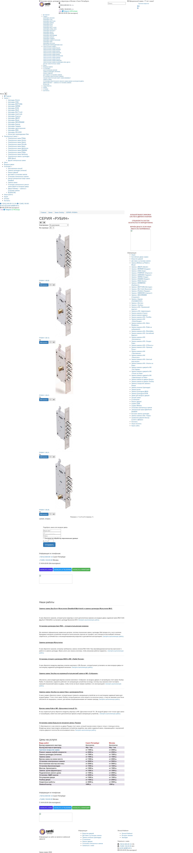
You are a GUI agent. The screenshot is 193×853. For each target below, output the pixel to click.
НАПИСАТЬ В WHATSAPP (81, 570)
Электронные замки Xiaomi (51, 51)
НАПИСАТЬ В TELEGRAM (62, 570)
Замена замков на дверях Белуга (142, 379)
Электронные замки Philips (51, 48)
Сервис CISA (135, 403)
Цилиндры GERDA (48, 23)
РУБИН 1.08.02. (44, 280)
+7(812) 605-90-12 (65, 5)
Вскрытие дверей (137, 259)
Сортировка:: (44, 225)
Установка (7, 166)
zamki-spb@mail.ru (12, 205)
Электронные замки (10, 136)
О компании (135, 399)
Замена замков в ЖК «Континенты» (138, 338)
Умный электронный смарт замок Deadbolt (57, 78)
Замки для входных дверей (140, 395)
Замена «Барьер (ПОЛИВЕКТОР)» (137, 300)
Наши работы (8, 194)
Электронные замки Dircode (52, 52)
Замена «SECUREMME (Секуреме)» (139, 296)
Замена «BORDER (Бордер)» (141, 269)
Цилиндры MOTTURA (49, 21)
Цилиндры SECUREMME (50, 35)
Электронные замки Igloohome (53, 56)
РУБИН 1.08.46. (44, 510)
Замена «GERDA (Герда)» (140, 277)
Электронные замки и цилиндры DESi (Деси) (56, 62)
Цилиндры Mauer (48, 33)
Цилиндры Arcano (49, 18)
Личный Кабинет (127, 833)
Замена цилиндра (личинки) (51, 71)
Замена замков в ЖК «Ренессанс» (138, 356)
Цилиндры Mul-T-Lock (49, 27)
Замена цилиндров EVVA (139, 393)
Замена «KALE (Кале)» (139, 281)
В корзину (44, 285)
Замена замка (47, 79)
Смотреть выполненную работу (109, 699)
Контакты (7, 200)
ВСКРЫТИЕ (46, 84)
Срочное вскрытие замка (49, 750)
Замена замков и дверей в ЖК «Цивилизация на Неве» (141, 376)
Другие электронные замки (51, 64)
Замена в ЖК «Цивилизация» (141, 311)
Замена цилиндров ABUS (139, 391)
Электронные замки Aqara (51, 54)
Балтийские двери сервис (139, 257)
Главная (46, 15)
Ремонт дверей (48, 73)
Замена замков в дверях (139, 315)
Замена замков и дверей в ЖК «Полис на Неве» (141, 372)
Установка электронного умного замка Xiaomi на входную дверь (63, 81)
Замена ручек (136, 389)
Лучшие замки (136, 397)
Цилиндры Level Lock (49, 29)
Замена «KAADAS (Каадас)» (140, 279)
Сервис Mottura (136, 405)
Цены (6, 162)
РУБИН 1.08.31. (44, 452)
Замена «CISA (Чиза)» (138, 271)
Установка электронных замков (53, 76)
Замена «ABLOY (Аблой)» (139, 267)
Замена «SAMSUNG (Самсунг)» (141, 293)
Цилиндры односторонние (51, 40)
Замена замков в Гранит (139, 313)
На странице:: (44, 228)
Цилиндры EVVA (48, 24)
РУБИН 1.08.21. (44, 395)
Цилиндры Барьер (48, 37)
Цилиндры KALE (48, 26)
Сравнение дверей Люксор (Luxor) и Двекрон (140, 419)
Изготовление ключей (50, 70)
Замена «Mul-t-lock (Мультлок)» (141, 289)
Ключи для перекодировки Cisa (52, 45)
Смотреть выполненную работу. (89, 620)
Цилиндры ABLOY (48, 32)
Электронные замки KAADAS (51, 57)
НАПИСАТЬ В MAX (46, 570)
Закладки (125, 837)
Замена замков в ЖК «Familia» (141, 317)
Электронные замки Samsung (52, 60)
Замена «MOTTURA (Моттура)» (141, 287)
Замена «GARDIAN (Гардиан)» (141, 275)
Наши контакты (136, 424)
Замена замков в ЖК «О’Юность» (142, 345)
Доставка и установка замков (52, 75)
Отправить (49, 544)
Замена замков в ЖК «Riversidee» (142, 331)
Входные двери (9, 164)
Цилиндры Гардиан (49, 38)
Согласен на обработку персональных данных (61, 538)
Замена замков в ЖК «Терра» (141, 415)
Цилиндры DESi (47, 41)
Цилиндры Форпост (49, 30)
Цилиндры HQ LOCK (49, 43)
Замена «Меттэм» (137, 303)
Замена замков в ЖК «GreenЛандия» (138, 320)
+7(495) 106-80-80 (65, 9)
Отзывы (6, 198)
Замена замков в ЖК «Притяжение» (138, 352)
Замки (6, 98)
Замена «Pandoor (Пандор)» (140, 291)
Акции (6, 196)
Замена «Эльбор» (137, 305)
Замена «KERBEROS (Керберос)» (138, 284)
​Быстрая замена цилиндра (140, 413)
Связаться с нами (88, 845)
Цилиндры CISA (47, 19)
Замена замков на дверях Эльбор (142, 381)
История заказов (127, 835)
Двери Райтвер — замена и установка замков (57, 82)
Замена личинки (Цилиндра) (140, 387)
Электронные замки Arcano (52, 49)
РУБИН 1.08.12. (44, 338)
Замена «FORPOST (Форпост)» (141, 273)
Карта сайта (135, 426)
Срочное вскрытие (143, 3)
